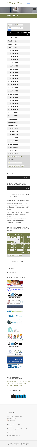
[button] (2, 9)
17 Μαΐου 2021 (13, 66)
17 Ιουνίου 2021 (13, 141)
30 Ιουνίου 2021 (13, 153)
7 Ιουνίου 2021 (13, 119)
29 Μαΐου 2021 (13, 103)
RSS (10, 166)
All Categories (18, 163)
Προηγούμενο (12, 156)
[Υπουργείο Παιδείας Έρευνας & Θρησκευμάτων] (15, 301)
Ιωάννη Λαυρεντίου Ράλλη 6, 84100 (18, 429)
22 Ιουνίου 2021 (13, 144)
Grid (11, 25)
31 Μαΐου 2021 (13, 110)
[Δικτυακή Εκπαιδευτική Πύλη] (15, 315)
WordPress (26, 445)
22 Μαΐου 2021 (13, 81)
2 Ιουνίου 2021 (13, 113)
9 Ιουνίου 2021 (13, 125)
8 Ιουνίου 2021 (13, 122)
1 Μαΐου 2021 (12, 38)
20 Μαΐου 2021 (13, 75)
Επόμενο (19, 156)
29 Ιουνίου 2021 (13, 150)
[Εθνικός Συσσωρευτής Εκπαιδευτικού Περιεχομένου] (15, 320)
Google (13, 166)
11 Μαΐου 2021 (13, 53)
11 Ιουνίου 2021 (13, 128)
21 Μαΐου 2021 (13, 78)
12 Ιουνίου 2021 (13, 131)
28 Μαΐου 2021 (13, 100)
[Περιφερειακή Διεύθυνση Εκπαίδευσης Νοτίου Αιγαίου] (15, 306)
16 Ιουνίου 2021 (13, 138)
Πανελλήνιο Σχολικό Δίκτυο (14, 416)
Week (18, 24)
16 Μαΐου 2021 (13, 63)
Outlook (18, 166)
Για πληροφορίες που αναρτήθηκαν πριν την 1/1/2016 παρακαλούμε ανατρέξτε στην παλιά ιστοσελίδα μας (18, 383)
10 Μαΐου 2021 (13, 50)
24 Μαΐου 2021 (13, 88)
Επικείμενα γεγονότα (16, 262)
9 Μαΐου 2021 (12, 47)
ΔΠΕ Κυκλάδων (14, 3)
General (12, 163)
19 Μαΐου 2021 (13, 72)
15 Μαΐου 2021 (13, 60)
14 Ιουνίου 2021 (13, 135)
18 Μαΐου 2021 (13, 69)
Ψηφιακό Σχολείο (11, 418)
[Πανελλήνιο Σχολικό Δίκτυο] (15, 310)
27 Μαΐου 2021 (13, 97)
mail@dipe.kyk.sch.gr (14, 435)
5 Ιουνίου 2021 (13, 116)
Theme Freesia (12, 445)
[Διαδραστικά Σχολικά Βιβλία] (15, 327)
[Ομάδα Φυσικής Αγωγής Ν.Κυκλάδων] (15, 335)
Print (22, 166)
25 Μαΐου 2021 (13, 91)
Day (21, 24)
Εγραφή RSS (11, 420)
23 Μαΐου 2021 (13, 85)
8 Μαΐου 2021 (12, 44)
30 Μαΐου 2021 (13, 106)
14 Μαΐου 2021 (13, 57)
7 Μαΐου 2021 (12, 41)
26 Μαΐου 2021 (13, 94)
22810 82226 (12, 432)
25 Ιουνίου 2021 (13, 147)
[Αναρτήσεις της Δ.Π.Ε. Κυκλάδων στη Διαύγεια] (15, 293)
